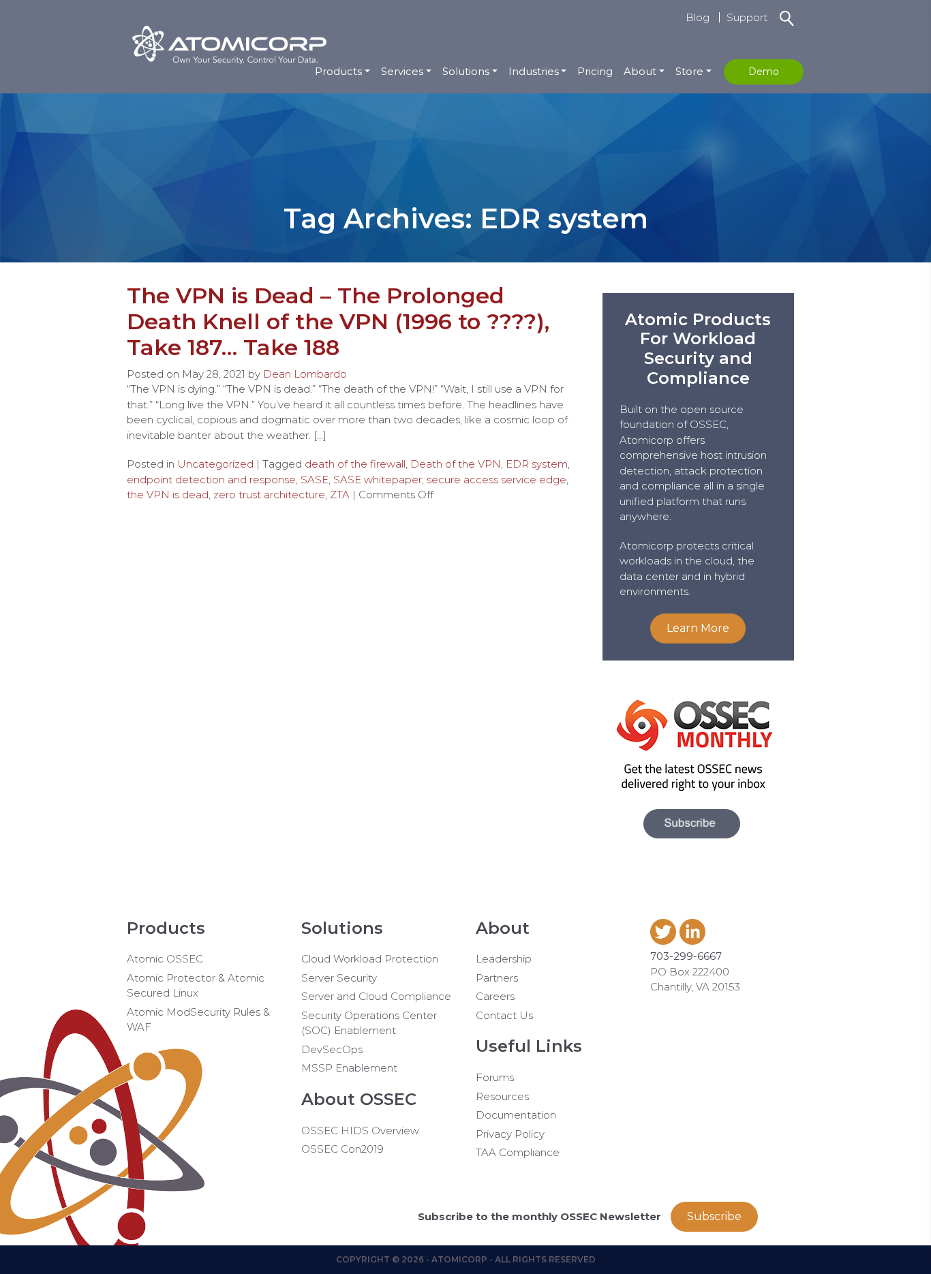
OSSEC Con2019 (342, 1148)
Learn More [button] (698, 628)
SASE (315, 479)
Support (747, 17)
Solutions (465, 71)
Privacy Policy (510, 1133)
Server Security (339, 977)
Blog (697, 17)
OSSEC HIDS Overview (360, 1130)
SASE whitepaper (377, 479)
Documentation (516, 1114)
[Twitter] (665, 941)
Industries (533, 71)
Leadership (504, 958)
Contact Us (504, 1015)
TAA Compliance (518, 1152)
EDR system (537, 463)
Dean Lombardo (305, 373)
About (640, 71)
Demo (763, 71)
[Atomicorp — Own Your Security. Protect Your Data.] (229, 42)
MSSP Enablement (349, 1067)
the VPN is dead (168, 494)
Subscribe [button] (714, 1216)
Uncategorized (215, 463)
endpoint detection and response (211, 479)
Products (338, 71)
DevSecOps (332, 1049)
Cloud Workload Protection (369, 958)
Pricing (595, 71)
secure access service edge (496, 479)
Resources (502, 1096)
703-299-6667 (686, 956)
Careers (495, 996)
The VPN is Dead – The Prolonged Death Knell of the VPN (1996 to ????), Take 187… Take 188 (338, 321)
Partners (497, 977)
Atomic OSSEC (165, 958)
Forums (495, 1077)
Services (402, 71)
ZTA (340, 494)
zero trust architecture (269, 494)
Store (689, 71)
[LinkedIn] (694, 941)
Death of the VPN (455, 463)
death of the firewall (355, 463)
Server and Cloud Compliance (376, 996)
